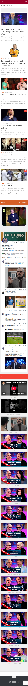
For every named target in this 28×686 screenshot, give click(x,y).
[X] (19, 202)
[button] (15, 397)
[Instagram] (26, 202)
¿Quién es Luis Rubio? (8, 155)
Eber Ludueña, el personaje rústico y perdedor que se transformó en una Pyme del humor (13, 63)
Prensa (2, 27)
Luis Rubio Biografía (7, 185)
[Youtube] (21, 202)
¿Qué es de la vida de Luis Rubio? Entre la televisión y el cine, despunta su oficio (13, 31)
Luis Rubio (4, 2)
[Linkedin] (24, 202)
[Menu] (26, 2)
